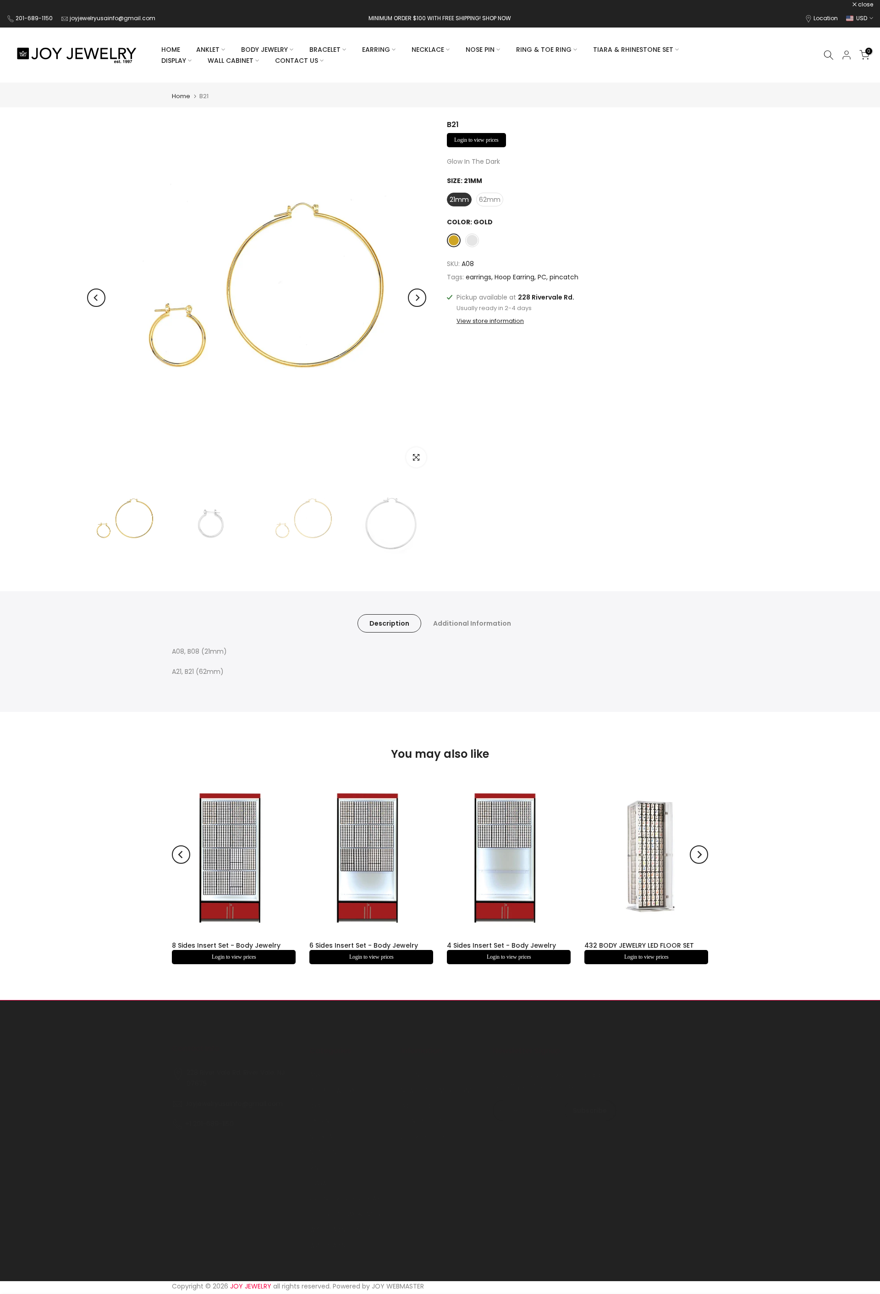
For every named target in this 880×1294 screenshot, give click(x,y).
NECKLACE (428, 49)
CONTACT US (296, 60)
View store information (490, 321)
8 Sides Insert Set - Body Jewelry (226, 945)
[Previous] (96, 298)
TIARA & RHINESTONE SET (633, 49)
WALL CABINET (230, 60)
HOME (170, 49)
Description (389, 623)
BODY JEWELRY (264, 49)
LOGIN (410, 1074)
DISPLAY (173, 60)
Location (826, 18)
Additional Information (472, 623)
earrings (478, 277)
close (19, 4)
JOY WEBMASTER (398, 1286)
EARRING (376, 49)
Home (181, 96)
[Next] (417, 298)
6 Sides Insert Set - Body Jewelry (363, 945)
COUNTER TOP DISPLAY (344, 1198)
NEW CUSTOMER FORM (436, 1090)
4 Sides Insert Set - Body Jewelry (501, 945)
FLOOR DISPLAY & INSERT (347, 1214)
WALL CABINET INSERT (342, 1229)
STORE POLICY (423, 1136)
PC (542, 277)
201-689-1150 (35, 18)
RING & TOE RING (544, 49)
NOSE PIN (480, 49)
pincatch (564, 277)
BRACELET (325, 49)
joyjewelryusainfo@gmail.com (112, 18)
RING (316, 1167)
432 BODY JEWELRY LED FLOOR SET (639, 945)
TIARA (318, 1183)
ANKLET (208, 49)
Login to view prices (476, 140)
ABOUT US (416, 1106)
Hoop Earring (514, 277)
